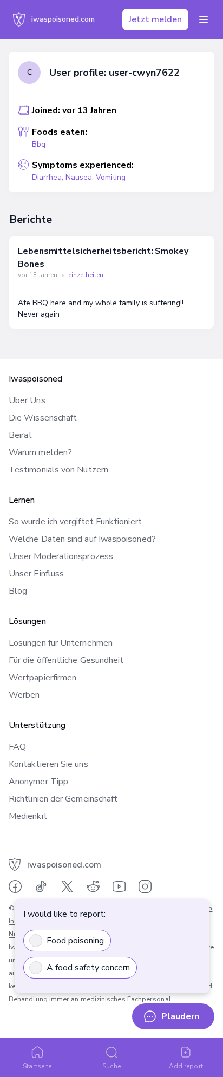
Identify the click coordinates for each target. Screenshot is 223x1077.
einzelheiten (85, 275)
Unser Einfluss (36, 574)
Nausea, (80, 177)
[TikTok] (41, 886)
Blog (18, 591)
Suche (111, 1066)
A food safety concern (88, 968)
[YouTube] (119, 886)
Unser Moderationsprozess (61, 556)
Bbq (38, 144)
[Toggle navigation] (203, 19)
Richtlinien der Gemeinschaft (63, 799)
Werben (24, 695)
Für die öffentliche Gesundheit (66, 660)
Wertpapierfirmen (42, 678)
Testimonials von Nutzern (58, 470)
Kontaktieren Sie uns (48, 764)
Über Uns (27, 400)
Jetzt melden (155, 19)
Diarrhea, (48, 177)
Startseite (37, 1066)
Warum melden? (40, 452)
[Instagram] (145, 886)
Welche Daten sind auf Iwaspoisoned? (82, 539)
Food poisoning (75, 941)
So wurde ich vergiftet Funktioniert (75, 522)
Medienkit (28, 816)
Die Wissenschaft (43, 418)
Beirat (20, 435)
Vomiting (111, 177)
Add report (186, 1066)
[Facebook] (15, 886)
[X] (67, 886)
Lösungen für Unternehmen (61, 643)
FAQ (17, 747)
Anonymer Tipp (38, 781)
